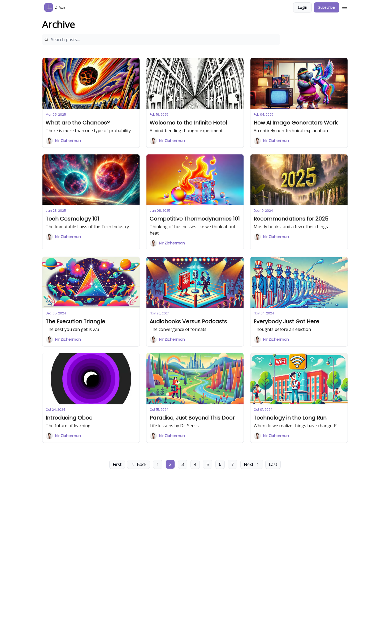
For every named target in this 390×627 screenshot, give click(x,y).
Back (141, 464)
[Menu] (344, 7)
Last (273, 464)
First (117, 464)
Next (248, 464)
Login (302, 7)
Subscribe (326, 7)
